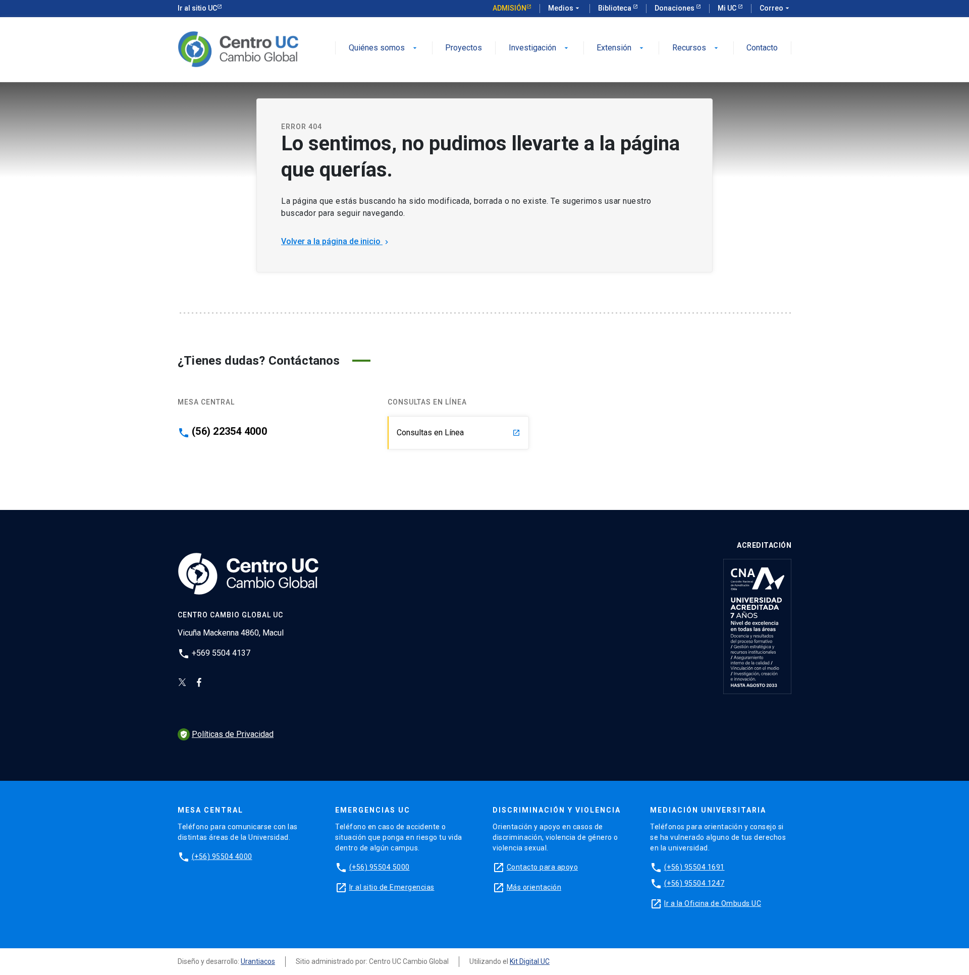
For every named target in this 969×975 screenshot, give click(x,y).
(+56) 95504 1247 (694, 883)
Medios (564, 8)
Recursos (696, 48)
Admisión (509, 8)
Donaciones (675, 8)
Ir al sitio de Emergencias (392, 887)
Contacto (762, 48)
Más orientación (534, 887)
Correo (775, 8)
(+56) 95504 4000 (222, 856)
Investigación (539, 48)
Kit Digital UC (530, 961)
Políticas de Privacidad (227, 734)
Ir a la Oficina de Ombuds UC (712, 903)
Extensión (621, 48)
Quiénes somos (384, 48)
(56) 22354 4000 (229, 431)
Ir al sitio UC (197, 8)
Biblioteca (615, 8)
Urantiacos (258, 961)
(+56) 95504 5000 (379, 867)
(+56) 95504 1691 (694, 867)
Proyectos (463, 48)
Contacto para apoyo (542, 867)
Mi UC (728, 8)
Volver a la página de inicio (336, 241)
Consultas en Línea (458, 432)
